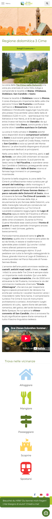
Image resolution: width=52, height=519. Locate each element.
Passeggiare (26, 432)
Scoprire (26, 455)
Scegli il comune (25, 48)
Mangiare (26, 408)
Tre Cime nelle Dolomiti (29, 85)
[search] (47, 3)
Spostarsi (26, 478)
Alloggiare (26, 385)
